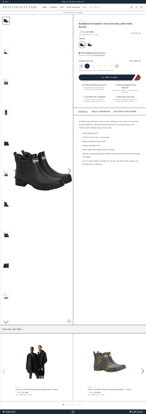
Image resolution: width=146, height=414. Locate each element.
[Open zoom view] (69, 321)
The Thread (94, 7)
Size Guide (133, 61)
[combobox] (131, 7)
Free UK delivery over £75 (73, 2)
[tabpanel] (109, 142)
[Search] (131, 7)
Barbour (82, 21)
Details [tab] (83, 111)
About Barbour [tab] (100, 111)
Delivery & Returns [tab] (125, 111)
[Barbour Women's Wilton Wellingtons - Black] (82, 44)
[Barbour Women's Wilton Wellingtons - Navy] (89, 44)
